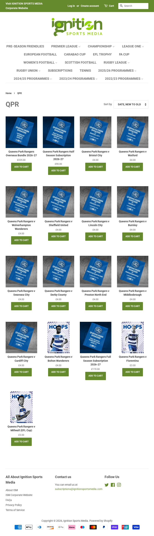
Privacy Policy (14, 504)
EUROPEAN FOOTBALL (40, 54)
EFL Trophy (102, 54)
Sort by (108, 104)
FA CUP (124, 54)
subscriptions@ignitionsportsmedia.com (78, 488)
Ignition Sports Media (75, 520)
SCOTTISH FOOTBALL (80, 62)
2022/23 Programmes (123, 78)
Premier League (64, 46)
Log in (71, 5)
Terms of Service (15, 510)
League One (132, 46)
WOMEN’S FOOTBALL (39, 62)
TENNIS (85, 70)
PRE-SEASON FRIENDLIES (25, 46)
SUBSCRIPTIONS (60, 70)
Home (8, 93)
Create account (90, 5)
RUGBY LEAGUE (116, 62)
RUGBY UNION (27, 70)
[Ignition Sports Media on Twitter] (107, 485)
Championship (100, 46)
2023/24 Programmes (77, 78)
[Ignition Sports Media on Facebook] (113, 485)
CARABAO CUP (75, 54)
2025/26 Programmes (116, 70)
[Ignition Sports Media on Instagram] (119, 485)
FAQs (9, 500)
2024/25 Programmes (32, 78)
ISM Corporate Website (19, 495)
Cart (111, 5)
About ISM (12, 490)
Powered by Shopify (100, 520)
